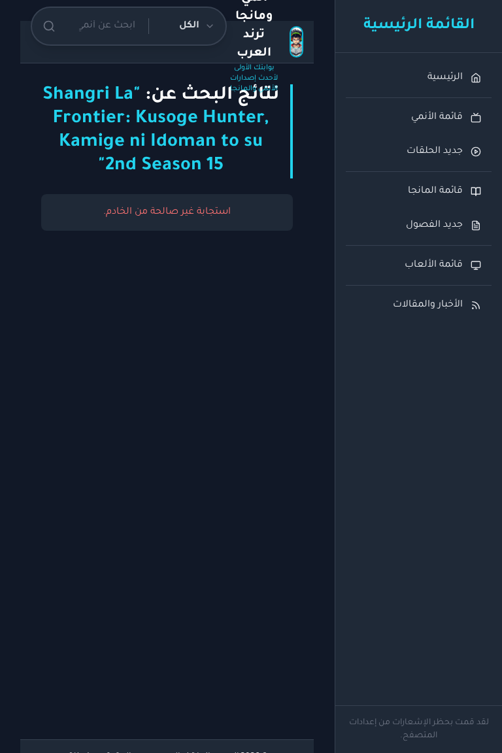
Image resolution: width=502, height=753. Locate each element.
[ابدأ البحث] (49, 26)
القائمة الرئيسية (419, 26)
